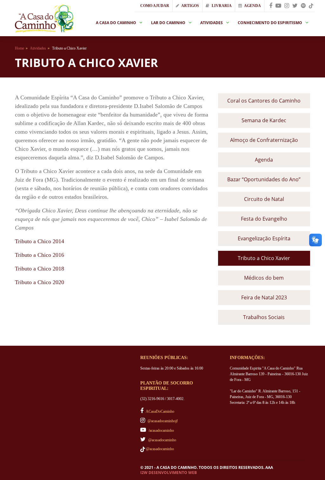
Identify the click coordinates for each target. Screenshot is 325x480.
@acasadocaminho (161, 440)
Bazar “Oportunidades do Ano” (264, 179)
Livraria (221, 5)
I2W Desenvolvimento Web (168, 472)
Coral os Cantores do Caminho (264, 100)
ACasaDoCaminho (159, 411)
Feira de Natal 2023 (264, 297)
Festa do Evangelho (264, 218)
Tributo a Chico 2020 (39, 282)
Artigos (190, 5)
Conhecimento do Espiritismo (270, 22)
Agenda (252, 5)
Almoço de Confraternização (264, 140)
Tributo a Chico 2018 (39, 268)
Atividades (211, 22)
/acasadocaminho (161, 430)
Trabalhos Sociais (264, 317)
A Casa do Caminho (116, 22)
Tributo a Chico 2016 (39, 255)
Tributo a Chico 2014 (39, 241)
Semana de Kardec (264, 120)
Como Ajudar (154, 5)
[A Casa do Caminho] (44, 18)
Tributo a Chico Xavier (264, 258)
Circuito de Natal (264, 199)
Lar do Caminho (168, 22)
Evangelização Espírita (264, 238)
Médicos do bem (264, 277)
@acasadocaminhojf (162, 421)
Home (19, 48)
